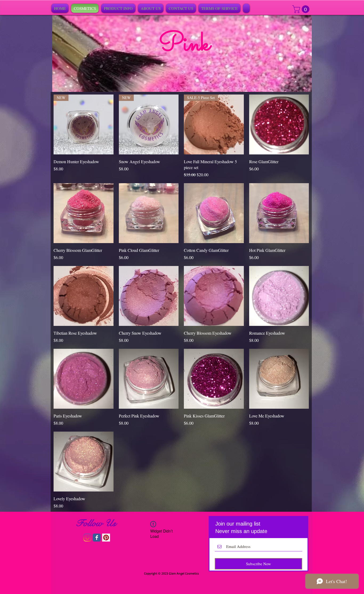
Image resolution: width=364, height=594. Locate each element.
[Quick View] (279, 124)
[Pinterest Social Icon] (106, 538)
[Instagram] (87, 538)
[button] (301, 9)
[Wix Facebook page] (97, 538)
